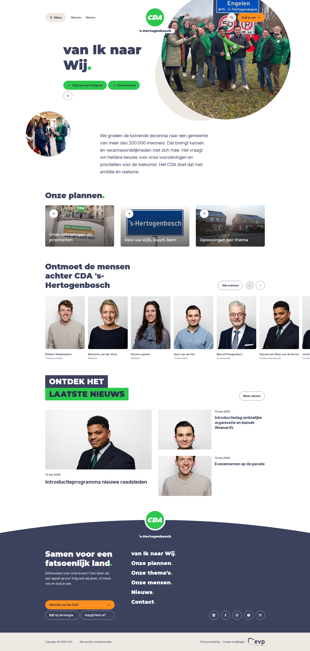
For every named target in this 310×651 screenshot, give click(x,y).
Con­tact (143, 602)
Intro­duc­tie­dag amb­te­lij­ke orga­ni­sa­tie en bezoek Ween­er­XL (238, 422)
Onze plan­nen (152, 563)
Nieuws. (91, 17)
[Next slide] (260, 285)
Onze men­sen (151, 582)
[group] (65, 328)
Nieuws (142, 592)
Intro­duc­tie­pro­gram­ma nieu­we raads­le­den (96, 482)
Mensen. (76, 17)
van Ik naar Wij (153, 553)
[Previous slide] (249, 285)
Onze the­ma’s (151, 573)
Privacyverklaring (210, 641)
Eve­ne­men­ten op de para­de (240, 464)
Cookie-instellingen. (233, 641)
